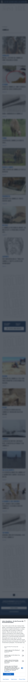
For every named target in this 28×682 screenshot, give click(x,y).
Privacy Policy (22, 679)
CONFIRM (8, 674)
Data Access (14, 679)
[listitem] (14, 647)
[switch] (22, 650)
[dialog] (14, 650)
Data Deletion (6, 679)
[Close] (25, 621)
